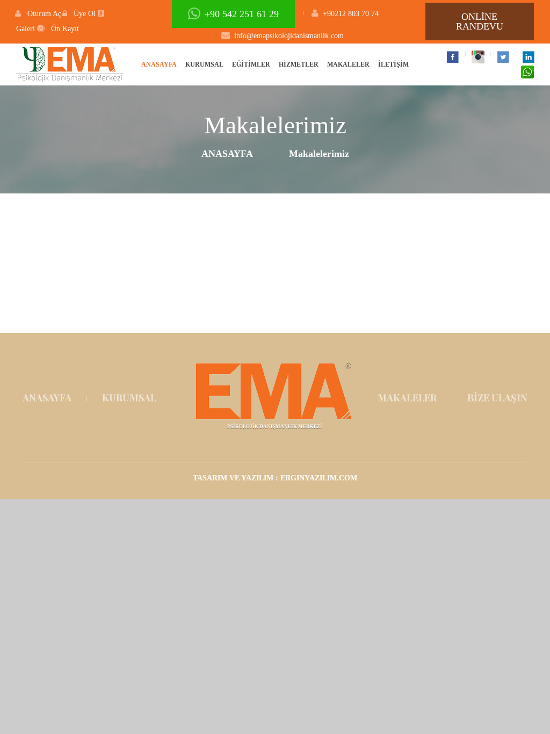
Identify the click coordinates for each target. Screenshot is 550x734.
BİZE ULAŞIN (497, 397)
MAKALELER (348, 64)
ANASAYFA (159, 64)
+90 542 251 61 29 (242, 14)
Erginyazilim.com (318, 478)
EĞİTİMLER (251, 64)
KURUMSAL (204, 64)
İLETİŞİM (393, 64)
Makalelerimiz (319, 153)
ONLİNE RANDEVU (479, 21)
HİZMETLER (299, 64)
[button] (38, 14)
